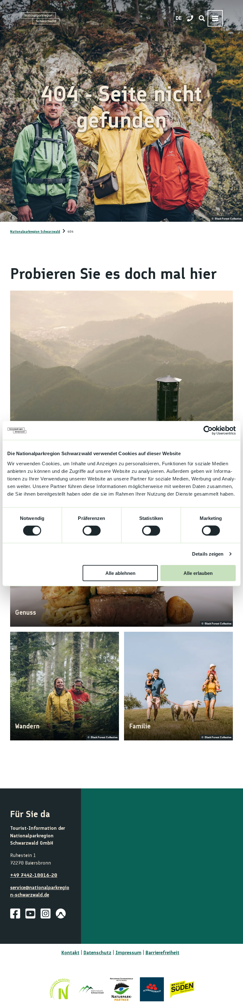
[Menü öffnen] (215, 18)
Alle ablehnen (120, 573)
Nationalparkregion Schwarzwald (35, 232)
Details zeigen (207, 554)
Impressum (128, 953)
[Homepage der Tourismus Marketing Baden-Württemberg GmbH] (182, 989)
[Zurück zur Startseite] (40, 18)
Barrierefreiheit (162, 953)
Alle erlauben (198, 573)
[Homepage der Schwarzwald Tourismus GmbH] (152, 989)
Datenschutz (97, 953)
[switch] (92, 531)
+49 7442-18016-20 (33, 875)
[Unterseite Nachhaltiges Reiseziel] (60, 989)
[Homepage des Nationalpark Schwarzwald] (91, 989)
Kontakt (70, 953)
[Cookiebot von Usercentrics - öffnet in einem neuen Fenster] (208, 430)
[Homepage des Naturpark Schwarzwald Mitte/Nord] (121, 989)
